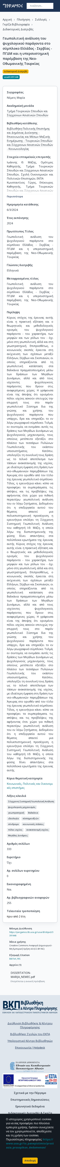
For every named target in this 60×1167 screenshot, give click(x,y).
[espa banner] (30, 1080)
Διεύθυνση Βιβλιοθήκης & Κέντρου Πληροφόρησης (30, 1025)
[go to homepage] (13, 6)
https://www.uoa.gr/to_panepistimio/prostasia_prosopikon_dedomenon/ (30, 1143)
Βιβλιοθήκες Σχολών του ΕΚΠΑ (30, 1034)
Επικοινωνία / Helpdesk (30, 1047)
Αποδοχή (30, 1160)
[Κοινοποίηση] (56, 75)
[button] (31, 802)
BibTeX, (13, 958)
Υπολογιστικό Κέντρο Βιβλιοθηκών (30, 1041)
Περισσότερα (15, 196)
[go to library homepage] (30, 1006)
